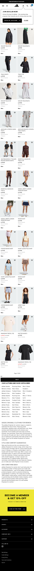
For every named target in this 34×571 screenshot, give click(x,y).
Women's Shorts (6, 407)
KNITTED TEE (4, 362)
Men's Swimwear (27, 409)
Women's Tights (6, 402)
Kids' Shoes (15, 389)
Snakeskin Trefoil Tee (7, 333)
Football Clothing (16, 400)
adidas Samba (6, 386)
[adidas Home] (17, 5)
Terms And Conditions (6, 560)
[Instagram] (2, 546)
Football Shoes (16, 391)
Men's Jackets (27, 400)
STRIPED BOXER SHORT (7, 248)
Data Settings (5, 552)
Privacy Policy (5, 557)
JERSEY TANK (21, 305)
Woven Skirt (21, 218)
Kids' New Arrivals (16, 407)
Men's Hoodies (27, 414)
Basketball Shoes (16, 414)
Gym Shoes (15, 405)
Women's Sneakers (6, 393)
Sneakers (25, 389)
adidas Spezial (6, 400)
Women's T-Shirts (6, 398)
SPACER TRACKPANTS (24, 46)
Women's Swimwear (6, 412)
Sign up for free (15, 509)
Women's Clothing (6, 416)
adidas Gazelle (6, 395)
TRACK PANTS (4, 74)
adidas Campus (6, 391)
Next (17, 379)
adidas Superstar (6, 414)
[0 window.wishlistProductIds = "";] (7, 5)
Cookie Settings (5, 555)
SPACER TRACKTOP (6, 46)
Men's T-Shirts (27, 395)
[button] (15, 29)
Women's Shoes (6, 389)
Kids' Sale (15, 412)
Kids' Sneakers (16, 393)
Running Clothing (16, 395)
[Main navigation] (3, 5)
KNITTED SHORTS (22, 333)
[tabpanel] (17, 204)
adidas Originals (6, 405)
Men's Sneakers (27, 391)
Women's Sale (27, 416)
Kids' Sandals (16, 402)
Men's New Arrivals (27, 402)
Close (26, 20)
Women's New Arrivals (27, 407)
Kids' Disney (15, 416)
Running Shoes (16, 386)
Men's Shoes (26, 386)
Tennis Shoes (16, 409)
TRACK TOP (21, 74)
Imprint (3, 562)
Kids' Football (16, 398)
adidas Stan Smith (6, 409)
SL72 (24, 398)
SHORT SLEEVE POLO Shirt (25, 248)
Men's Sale (26, 412)
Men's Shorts (26, 405)
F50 (24, 393)
